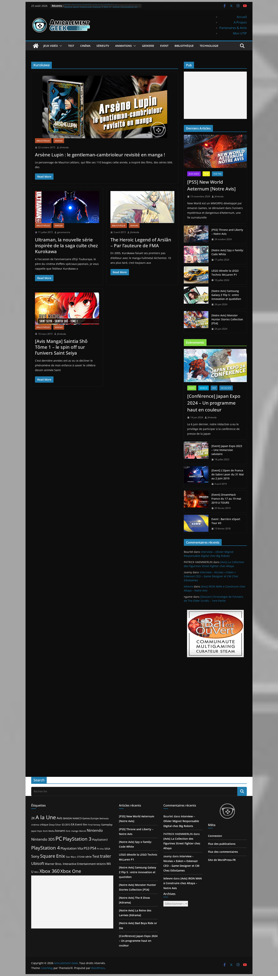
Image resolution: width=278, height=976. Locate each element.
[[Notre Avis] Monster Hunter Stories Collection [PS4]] (196, 322)
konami (60, 830)
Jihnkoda (64, 147)
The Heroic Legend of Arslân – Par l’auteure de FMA (140, 242)
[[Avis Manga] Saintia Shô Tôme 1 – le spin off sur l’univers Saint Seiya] (67, 309)
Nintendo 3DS (43, 839)
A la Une (46, 817)
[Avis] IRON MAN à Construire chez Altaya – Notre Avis (182, 883)
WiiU (36, 872)
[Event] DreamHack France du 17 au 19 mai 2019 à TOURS (226, 498)
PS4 (93, 848)
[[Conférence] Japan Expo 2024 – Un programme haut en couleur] (215, 365)
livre (68, 830)
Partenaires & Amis (233, 28)
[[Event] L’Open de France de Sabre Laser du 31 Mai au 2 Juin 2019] (196, 477)
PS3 (86, 848)
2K (33, 818)
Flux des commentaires (223, 852)
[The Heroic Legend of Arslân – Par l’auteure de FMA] (142, 207)
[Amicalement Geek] (35, 45)
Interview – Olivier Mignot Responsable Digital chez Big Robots (181, 821)
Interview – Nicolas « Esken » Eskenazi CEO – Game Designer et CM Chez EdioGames (211, 576)
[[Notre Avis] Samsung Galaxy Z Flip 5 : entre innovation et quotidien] (196, 298)
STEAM (81, 856)
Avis (59, 818)
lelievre (188, 586)
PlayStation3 (100, 839)
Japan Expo (36, 830)
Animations (123, 46)
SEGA (107, 848)
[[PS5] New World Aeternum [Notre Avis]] (215, 151)
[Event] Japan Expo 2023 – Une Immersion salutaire (226, 450)
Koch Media (48, 831)
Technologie (209, 46)
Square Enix (52, 856)
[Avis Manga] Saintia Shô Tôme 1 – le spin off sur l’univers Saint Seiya (61, 347)
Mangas (59, 140)
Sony (35, 856)
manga (74, 830)
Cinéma (85, 46)
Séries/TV (102, 46)
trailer (105, 856)
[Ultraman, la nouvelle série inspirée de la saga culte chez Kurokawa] (67, 207)
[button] (60, 45)
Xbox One (70, 871)
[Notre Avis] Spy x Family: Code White (227, 252)
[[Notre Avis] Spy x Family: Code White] (196, 255)
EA (72, 824)
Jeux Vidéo (50, 46)
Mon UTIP (240, 33)
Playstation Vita (72, 848)
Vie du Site (226, 388)
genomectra (63, 232)
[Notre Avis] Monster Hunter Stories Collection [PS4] (227, 319)
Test (71, 46)
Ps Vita (100, 848)
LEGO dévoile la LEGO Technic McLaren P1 (91, 6)
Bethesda (104, 818)
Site (214, 388)
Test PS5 (217, 173)
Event (164, 46)
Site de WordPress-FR (222, 860)
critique (44, 824)
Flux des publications (221, 844)
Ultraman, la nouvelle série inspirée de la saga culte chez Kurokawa (66, 245)
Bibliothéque (184, 46)
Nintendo (95, 830)
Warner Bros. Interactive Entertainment (70, 864)
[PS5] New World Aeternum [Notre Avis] (211, 185)
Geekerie (148, 46)
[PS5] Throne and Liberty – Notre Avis (227, 232)
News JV (203, 388)
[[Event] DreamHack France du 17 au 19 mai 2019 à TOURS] (196, 501)
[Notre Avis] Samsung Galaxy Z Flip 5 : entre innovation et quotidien (226, 295)
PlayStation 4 (45, 848)
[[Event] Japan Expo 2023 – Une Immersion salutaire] (196, 453)
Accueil (242, 17)
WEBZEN (101, 864)
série (88, 856)
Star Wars (71, 856)
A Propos (240, 22)
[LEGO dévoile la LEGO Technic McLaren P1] (196, 275)
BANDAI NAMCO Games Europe (81, 818)
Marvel (82, 831)
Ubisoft (37, 863)
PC (58, 838)
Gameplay (107, 824)
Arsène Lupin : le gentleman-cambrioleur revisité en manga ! (100, 154)
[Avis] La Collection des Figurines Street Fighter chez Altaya (181, 843)
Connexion (215, 836)
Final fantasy (94, 824)
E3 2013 (66, 824)
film (85, 824)
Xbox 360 (50, 871)
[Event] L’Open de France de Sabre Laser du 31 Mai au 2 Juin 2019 (227, 474)
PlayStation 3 (77, 839)
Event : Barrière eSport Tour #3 (225, 521)
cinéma (35, 824)
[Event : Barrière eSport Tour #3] (196, 524)
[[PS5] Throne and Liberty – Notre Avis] (196, 234)
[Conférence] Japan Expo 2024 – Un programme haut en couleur (213, 403)
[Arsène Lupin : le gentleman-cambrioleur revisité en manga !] (104, 107)
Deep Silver (55, 824)
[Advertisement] (215, 95)
